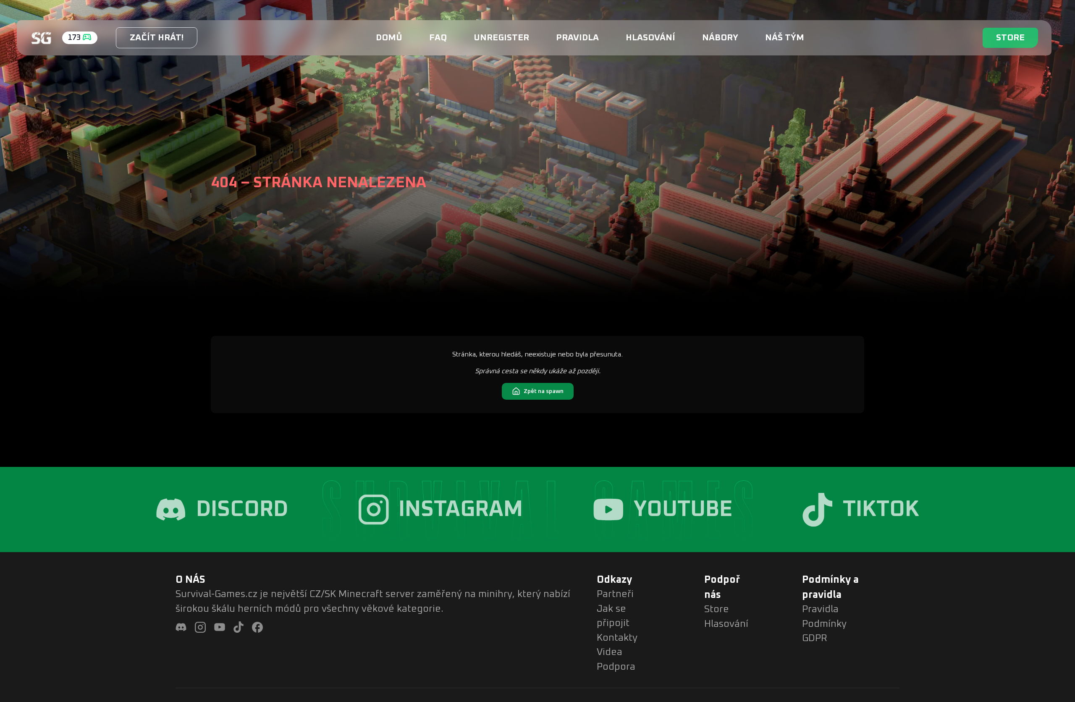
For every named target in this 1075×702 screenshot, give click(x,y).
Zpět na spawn (544, 391)
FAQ (438, 37)
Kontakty (617, 638)
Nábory (720, 37)
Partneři (615, 594)
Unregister (501, 37)
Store (1010, 37)
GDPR (814, 638)
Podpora (616, 667)
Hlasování (650, 37)
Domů (389, 37)
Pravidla (577, 37)
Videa (609, 652)
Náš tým (784, 37)
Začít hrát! (157, 37)
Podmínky (824, 624)
